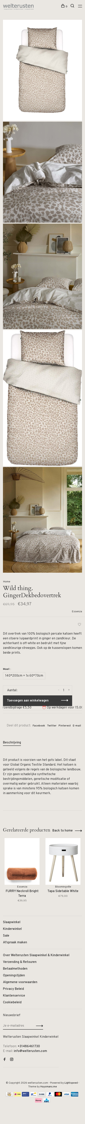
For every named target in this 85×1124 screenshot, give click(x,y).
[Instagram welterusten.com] (11, 1060)
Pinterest (65, 725)
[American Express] (74, 1096)
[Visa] (66, 1096)
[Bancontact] (33, 1096)
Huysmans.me (48, 1086)
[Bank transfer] (41, 1096)
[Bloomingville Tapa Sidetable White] (62, 861)
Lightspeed (71, 1083)
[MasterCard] (58, 1096)
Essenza (77, 611)
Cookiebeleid (12, 1002)
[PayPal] (50, 1096)
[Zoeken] (73, 6)
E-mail (77, 725)
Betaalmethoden (15, 969)
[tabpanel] (22, 873)
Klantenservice (14, 996)
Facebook (39, 725)
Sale (6, 936)
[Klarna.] (38, 1102)
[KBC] (46, 1102)
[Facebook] (4, 1060)
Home (6, 581)
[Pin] (25, 1096)
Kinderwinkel (12, 929)
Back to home (62, 831)
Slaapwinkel (11, 922)
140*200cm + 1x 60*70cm (24, 676)
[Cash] (9, 1096)
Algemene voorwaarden (20, 982)
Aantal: (12, 690)
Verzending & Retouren (20, 962)
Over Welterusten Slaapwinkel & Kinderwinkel (36, 955)
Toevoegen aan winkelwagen (28, 701)
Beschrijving (12, 743)
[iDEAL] (17, 1096)
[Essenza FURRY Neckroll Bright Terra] (22, 861)
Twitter (52, 725)
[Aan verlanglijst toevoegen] (79, 625)
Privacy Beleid (13, 989)
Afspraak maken (15, 943)
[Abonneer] (38, 1025)
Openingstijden (14, 976)
